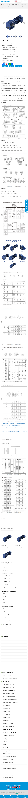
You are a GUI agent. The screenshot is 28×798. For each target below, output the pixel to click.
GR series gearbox (6, 711)
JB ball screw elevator (7, 675)
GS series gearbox (6, 705)
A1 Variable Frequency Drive (8, 627)
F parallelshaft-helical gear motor (9, 756)
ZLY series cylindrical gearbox (8, 693)
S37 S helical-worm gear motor (7, 546)
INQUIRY (5, 66)
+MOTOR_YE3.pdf (4, 434)
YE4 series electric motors (8, 642)
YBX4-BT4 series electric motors (9, 666)
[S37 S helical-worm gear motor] (7, 538)
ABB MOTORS (5, 747)
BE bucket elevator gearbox (8, 584)
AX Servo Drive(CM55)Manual (9, 633)
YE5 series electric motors (8, 645)
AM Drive (4, 630)
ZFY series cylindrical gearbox (8, 684)
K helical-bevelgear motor (8, 759)
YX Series (4, 744)
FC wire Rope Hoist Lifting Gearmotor (10, 678)
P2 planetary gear (6, 593)
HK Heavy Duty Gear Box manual (9, 587)
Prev (4, 23)
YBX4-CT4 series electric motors (9, 669)
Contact (21, 785)
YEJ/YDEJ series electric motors (9, 648)
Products (8, 4)
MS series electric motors (8, 660)
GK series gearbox (6, 708)
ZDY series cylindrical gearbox (9, 690)
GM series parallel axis (7, 720)
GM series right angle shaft (8, 723)
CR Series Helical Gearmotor (8, 608)
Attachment (18, 66)
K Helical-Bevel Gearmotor (8, 614)
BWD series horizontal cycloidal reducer (10, 702)
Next (24, 23)
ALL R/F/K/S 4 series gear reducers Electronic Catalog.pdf (12, 427)
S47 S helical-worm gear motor (13, 522)
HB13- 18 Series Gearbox (8, 578)
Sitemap (20, 793)
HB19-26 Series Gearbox (7, 581)
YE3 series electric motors (8, 639)
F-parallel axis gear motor (8, 617)
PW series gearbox (6, 596)
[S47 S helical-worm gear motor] (21, 538)
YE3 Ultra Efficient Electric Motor (9, 768)
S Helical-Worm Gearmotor (8, 611)
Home (3, 4)
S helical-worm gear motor (7, 6)
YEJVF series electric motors (8, 654)
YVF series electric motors (8, 651)
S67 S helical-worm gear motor (11, 524)
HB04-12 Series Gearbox (7, 575)
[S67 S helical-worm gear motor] (7, 555)
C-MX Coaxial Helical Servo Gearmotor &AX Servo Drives (14, 620)
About (10, 785)
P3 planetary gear (6, 602)
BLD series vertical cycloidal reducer (10, 699)
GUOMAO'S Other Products (8, 735)
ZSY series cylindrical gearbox (8, 687)
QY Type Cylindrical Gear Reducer (9, 732)
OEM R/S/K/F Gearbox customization (19, 4)
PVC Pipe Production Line (8, 777)
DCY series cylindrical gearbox (9, 696)
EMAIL (11, 66)
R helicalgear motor (6, 753)
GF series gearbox (6, 714)
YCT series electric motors (8, 657)
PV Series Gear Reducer (7, 729)
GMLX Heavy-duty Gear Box (8, 726)
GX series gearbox (6, 717)
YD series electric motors (8, 663)
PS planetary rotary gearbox (8, 599)
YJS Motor (5, 741)
